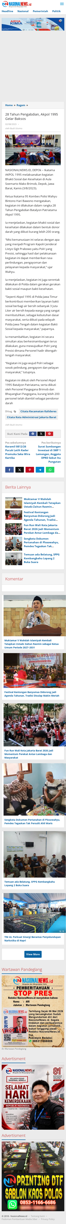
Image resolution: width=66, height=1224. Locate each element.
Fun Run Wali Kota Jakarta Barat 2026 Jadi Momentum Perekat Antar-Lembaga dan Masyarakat (28, 754)
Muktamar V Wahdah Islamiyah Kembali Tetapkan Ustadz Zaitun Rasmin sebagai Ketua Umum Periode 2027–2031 (42, 506)
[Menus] (62, 4)
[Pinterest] (49, 434)
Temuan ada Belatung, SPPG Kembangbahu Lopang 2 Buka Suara (42, 558)
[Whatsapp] (50, 470)
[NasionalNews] (17, 4)
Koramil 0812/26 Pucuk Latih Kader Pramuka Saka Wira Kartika (17, 450)
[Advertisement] (33, 65)
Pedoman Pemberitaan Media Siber (19, 1219)
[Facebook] (33, 434)
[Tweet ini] (19, 470)
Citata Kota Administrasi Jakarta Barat (31, 417)
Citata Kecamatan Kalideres (38, 411)
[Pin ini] (30, 470)
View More (33, 954)
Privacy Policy (48, 1219)
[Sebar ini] (9, 470)
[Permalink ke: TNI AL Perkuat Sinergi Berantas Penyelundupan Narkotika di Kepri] (34, 912)
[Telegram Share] (40, 470)
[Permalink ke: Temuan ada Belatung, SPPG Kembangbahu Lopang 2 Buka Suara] (13, 559)
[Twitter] (41, 434)
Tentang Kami (38, 1216)
